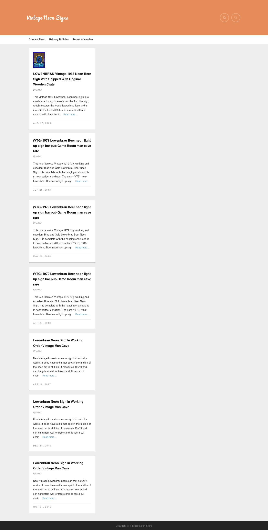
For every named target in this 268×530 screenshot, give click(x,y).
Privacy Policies (59, 39)
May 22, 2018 (42, 256)
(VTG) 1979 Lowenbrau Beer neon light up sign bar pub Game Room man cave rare (62, 145)
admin (39, 89)
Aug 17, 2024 (42, 123)
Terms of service (83, 39)
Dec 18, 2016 (42, 445)
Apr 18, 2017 (42, 384)
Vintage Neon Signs (47, 17)
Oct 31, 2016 (42, 506)
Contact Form (37, 39)
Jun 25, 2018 (42, 189)
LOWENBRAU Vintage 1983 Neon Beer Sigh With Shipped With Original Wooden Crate (62, 78)
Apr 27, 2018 (42, 322)
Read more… (70, 114)
